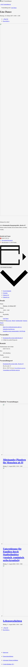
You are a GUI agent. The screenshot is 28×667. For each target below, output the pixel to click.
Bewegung (8, 320)
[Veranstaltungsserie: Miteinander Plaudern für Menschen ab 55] (23, 466)
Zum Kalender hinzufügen (6, 267)
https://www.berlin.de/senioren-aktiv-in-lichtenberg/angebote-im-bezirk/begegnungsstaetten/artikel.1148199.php (14, 329)
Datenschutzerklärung (8, 656)
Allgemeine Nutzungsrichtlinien (10, 660)
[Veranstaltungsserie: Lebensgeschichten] (23, 624)
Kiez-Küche (6, 21)
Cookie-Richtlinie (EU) (8, 664)
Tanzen (1, 323)
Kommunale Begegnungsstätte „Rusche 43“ (13, 364)
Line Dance (6, 318)
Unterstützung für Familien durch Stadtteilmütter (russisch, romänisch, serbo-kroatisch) (13, 554)
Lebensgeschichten (12, 620)
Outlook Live (6, 297)
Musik (13, 320)
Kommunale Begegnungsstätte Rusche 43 (13, 338)
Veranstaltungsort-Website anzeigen (11, 370)
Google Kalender (7, 291)
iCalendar (5, 293)
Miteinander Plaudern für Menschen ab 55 (14, 461)
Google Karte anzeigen (20, 368)
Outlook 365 (6, 295)
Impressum (5, 652)
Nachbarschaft (19, 320)
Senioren (25, 320)
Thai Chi (5, 19)
